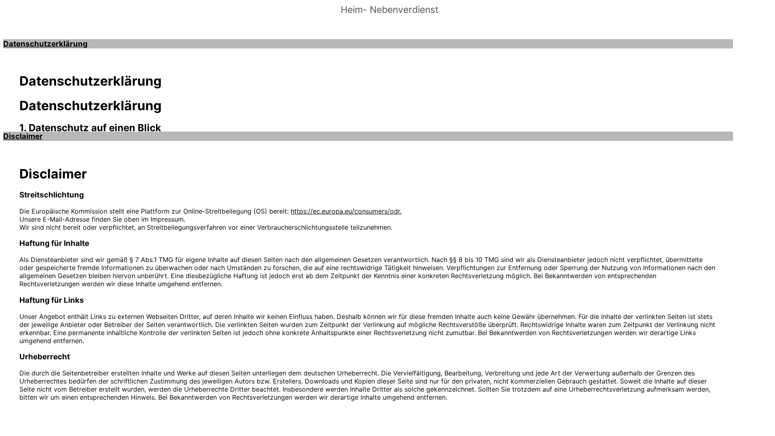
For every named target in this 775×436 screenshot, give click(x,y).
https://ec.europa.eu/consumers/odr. (346, 211)
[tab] (368, 43)
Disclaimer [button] (23, 136)
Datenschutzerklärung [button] (45, 43)
